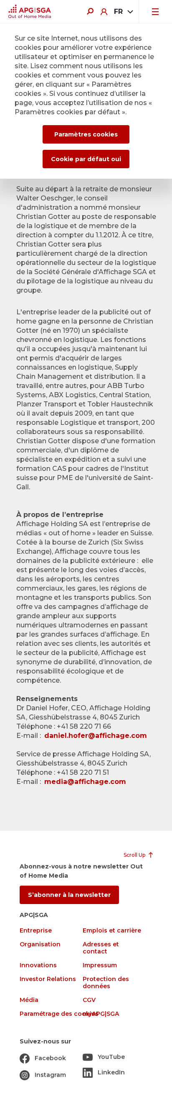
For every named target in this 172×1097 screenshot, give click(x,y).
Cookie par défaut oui (86, 159)
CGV (89, 1000)
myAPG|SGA (101, 1013)
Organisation (40, 944)
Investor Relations (48, 979)
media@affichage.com (85, 782)
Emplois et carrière (112, 930)
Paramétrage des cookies (59, 1013)
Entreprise (36, 930)
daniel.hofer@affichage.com (96, 736)
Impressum (100, 965)
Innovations (38, 965)
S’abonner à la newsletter (69, 895)
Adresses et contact (101, 948)
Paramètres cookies (86, 134)
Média (29, 1000)
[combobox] (123, 12)
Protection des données (106, 983)
